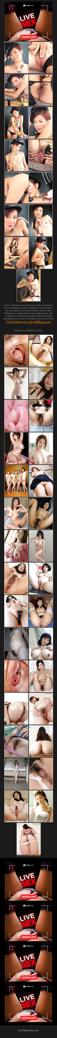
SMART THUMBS (34, 855)
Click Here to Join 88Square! (28, 322)
